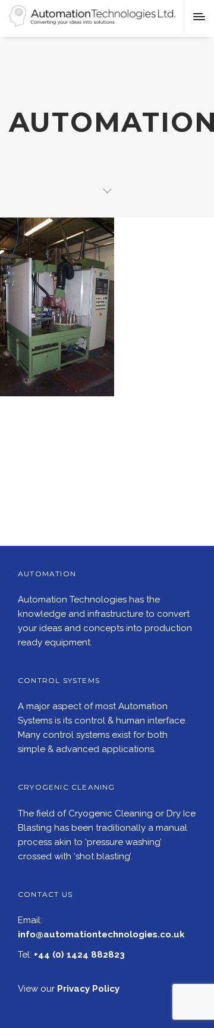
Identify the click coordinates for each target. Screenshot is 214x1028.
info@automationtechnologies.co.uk (101, 934)
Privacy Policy (88, 988)
